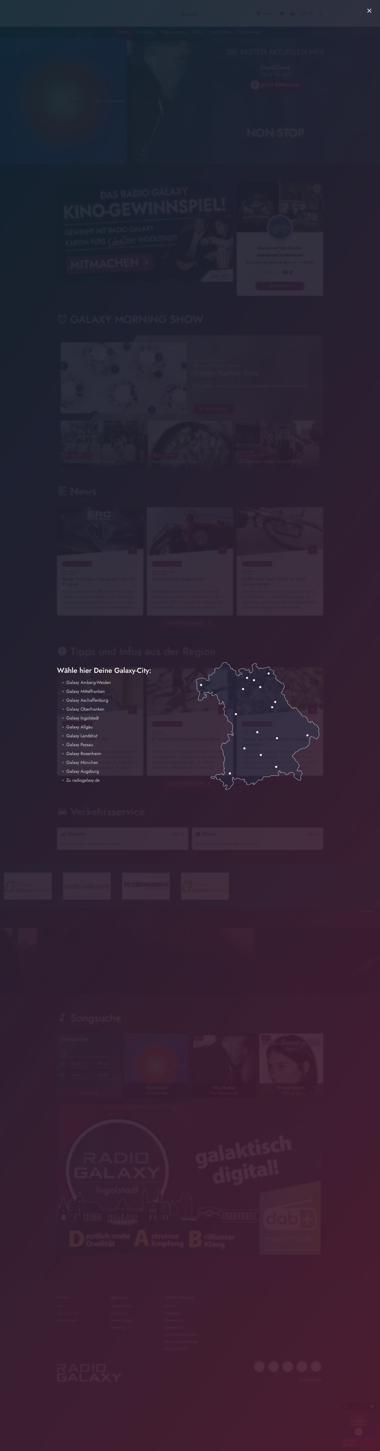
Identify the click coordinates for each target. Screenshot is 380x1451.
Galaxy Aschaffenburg (87, 700)
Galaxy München (82, 762)
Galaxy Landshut (81, 736)
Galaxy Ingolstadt (82, 718)
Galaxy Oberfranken (85, 709)
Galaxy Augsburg (82, 771)
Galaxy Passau (79, 744)
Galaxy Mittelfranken (85, 691)
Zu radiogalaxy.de (83, 780)
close (369, 10)
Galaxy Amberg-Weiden (88, 682)
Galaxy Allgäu (79, 727)
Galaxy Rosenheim (83, 753)
